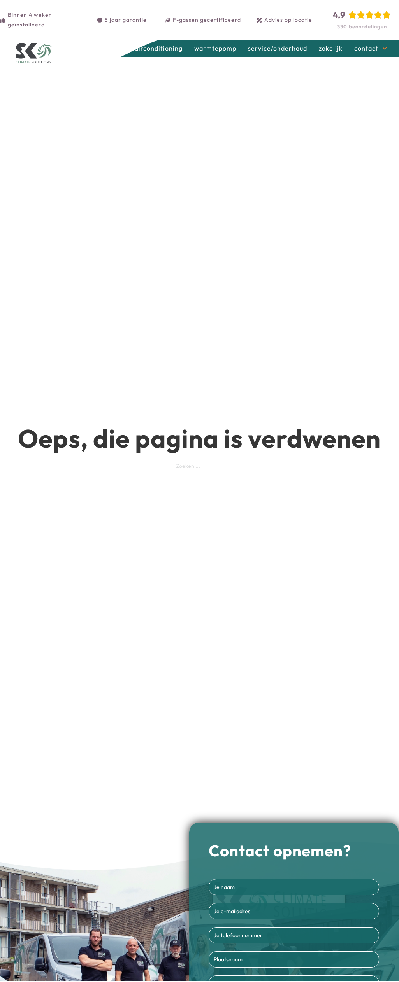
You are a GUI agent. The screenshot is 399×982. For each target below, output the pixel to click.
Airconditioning (159, 48)
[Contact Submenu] (384, 48)
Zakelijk (331, 48)
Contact (366, 48)
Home (114, 48)
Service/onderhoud (277, 48)
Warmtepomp (215, 48)
